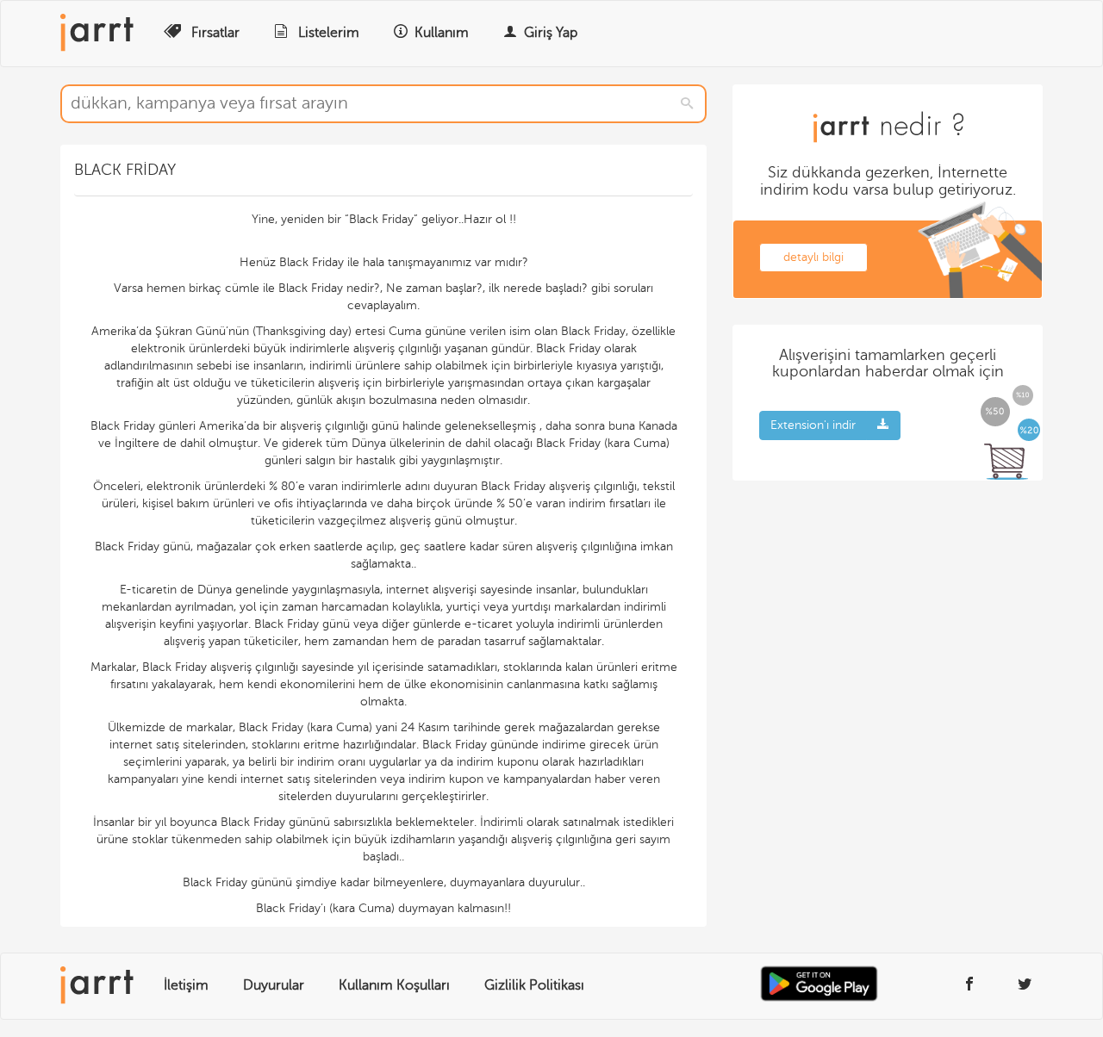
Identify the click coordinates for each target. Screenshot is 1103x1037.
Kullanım (441, 32)
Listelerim (327, 32)
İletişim (186, 985)
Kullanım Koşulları (394, 985)
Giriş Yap (550, 32)
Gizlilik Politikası (534, 985)
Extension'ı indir (813, 425)
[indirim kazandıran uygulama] (677, 988)
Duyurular (273, 985)
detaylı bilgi (813, 257)
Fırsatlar (214, 32)
